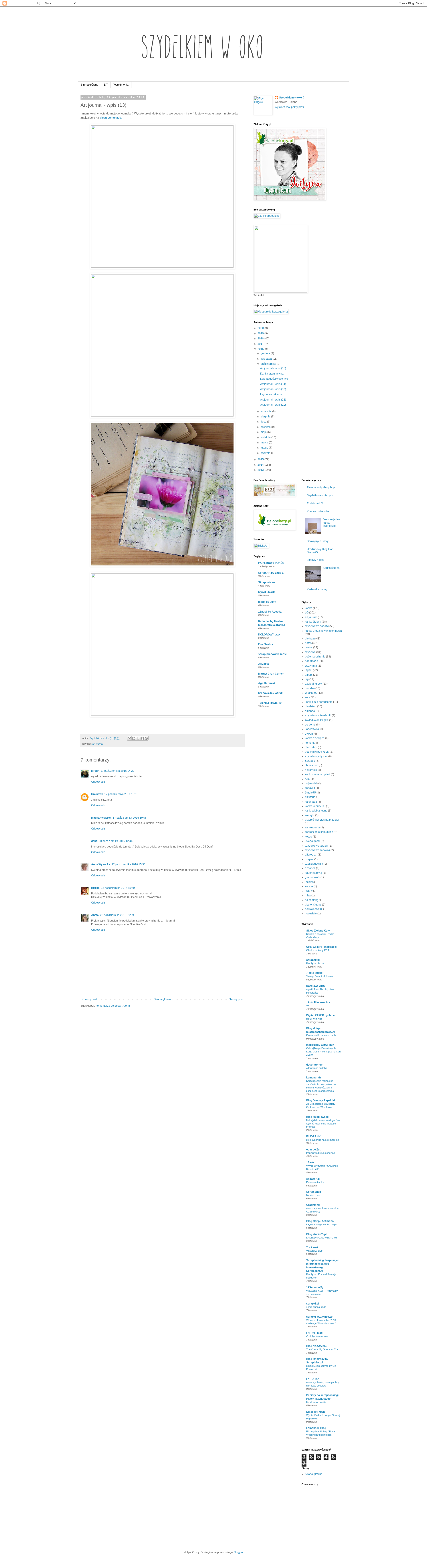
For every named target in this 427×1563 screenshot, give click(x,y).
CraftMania (313, 1204)
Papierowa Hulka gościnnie (320, 1153)
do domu (310, 724)
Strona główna (89, 84)
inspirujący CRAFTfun (320, 1044)
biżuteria (310, 797)
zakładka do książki (316, 720)
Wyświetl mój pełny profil (289, 107)
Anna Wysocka (100, 864)
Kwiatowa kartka (315, 1182)
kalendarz (311, 801)
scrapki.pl (312, 1303)
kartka (308, 608)
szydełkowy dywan (316, 756)
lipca (264, 421)
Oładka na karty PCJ (317, 950)
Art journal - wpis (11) (273, 404)
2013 (261, 469)
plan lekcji (311, 747)
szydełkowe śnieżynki (318, 715)
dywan (309, 733)
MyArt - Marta (267, 592)
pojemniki (311, 783)
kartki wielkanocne (316, 810)
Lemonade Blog (316, 1428)
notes (308, 643)
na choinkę (311, 900)
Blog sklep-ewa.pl (317, 1116)
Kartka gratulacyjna (272, 373)
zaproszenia (312, 827)
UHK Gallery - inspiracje (321, 946)
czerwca (266, 427)
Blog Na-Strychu (316, 1346)
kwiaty (308, 890)
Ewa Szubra (265, 644)
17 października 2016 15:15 (121, 794)
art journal (97, 743)
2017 (261, 343)
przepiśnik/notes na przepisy (322, 819)
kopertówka (312, 729)
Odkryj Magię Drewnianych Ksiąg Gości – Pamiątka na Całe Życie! (323, 1051)
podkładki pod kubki (317, 751)
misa (308, 895)
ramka (308, 647)
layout (308, 670)
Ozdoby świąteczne (317, 1336)
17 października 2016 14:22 (117, 770)
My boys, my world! (270, 693)
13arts (310, 1162)
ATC (307, 779)
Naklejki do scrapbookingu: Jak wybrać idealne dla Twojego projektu (323, 1123)
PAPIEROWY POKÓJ (271, 563)
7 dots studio (314, 972)
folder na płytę (313, 872)
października (269, 363)
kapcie (309, 886)
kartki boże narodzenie (318, 701)
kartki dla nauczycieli (317, 774)
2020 (261, 328)
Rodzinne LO (315, 503)
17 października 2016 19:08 (130, 817)
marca (265, 442)
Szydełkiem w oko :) (291, 97)
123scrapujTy (314, 1287)
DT (106, 84)
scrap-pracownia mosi (272, 654)
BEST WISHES (314, 1018)
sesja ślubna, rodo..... (317, 1307)
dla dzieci (310, 706)
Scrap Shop (313, 1191)
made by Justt (267, 601)
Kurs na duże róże (318, 511)
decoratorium (314, 1064)
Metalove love (313, 1195)
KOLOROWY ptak (269, 634)
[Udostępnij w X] (138, 738)
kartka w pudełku (315, 806)
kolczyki (309, 815)
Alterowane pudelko (316, 1068)
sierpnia (266, 416)
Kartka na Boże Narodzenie (321, 1035)
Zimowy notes (315, 559)
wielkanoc (311, 692)
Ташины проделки (270, 702)
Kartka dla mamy (317, 589)
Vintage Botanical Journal (319, 976)
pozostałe (311, 913)
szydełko (310, 652)
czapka (309, 859)
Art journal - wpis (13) (273, 389)
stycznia (266, 453)
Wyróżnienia (121, 84)
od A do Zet (313, 1149)
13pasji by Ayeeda (270, 611)
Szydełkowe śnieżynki (320, 495)
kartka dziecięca (314, 738)
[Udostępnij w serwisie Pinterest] (146, 738)
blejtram (310, 638)
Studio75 (310, 792)
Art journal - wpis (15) (273, 368)
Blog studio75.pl (316, 1234)
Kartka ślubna (331, 567)
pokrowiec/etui (313, 909)
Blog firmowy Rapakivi (320, 1100)
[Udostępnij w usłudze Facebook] (142, 738)
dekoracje (311, 769)
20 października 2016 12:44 (116, 841)
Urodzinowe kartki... (317, 1402)
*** (307, 1005)
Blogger (238, 1552)
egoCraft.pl (313, 1178)
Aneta (95, 915)
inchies (309, 882)
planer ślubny (313, 904)
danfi (94, 841)
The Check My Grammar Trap (322, 1349)
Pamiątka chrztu (315, 963)
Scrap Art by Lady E (271, 572)
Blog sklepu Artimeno (320, 1221)
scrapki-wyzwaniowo (319, 1316)
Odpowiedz (98, 781)
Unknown (97, 794)
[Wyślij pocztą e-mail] (129, 738)
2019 (261, 333)
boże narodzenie (315, 656)
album (308, 674)
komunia (310, 742)
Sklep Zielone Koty (318, 930)
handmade (311, 661)
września (266, 411)
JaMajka (263, 663)
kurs (307, 697)
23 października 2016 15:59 (118, 888)
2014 (261, 464)
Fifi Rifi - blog (314, 1333)
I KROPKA (312, 1379)
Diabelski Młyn (315, 1411)
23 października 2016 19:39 (117, 915)
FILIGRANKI (313, 1136)
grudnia (266, 353)
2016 (261, 349)
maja (264, 432)
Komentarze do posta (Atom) (112, 1005)
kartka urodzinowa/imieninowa (323, 630)
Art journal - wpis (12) (273, 399)
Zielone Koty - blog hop (321, 487)
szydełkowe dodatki (317, 626)
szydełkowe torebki (316, 845)
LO (306, 612)
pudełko (310, 688)
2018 (261, 338)
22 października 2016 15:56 (128, 864)
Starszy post (235, 999)
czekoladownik (314, 863)
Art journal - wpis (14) (273, 384)
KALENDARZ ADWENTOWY (321, 1237)
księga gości (312, 841)
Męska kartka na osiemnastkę (322, 1139)
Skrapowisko (266, 582)
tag (307, 679)
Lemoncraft (313, 1077)
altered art (311, 854)
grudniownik (312, 877)
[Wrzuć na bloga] (133, 738)
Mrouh (95, 770)
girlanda (310, 711)
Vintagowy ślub (314, 1250)
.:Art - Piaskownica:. (319, 1002)
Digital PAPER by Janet (321, 1015)
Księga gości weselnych (274, 378)
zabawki (310, 788)
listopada (266, 358)
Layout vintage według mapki (321, 1224)
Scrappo (310, 760)
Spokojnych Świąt (317, 541)
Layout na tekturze (271, 394)
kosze (308, 836)
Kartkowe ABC (315, 986)
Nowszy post (89, 999)
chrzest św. (311, 765)
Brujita (95, 888)
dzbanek (310, 868)
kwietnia (266, 437)
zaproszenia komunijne (319, 832)
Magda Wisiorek (101, 817)
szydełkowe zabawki (317, 850)
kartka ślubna (313, 621)
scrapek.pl (313, 960)
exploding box (313, 683)
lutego (265, 447)
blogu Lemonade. (111, 117)
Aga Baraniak (267, 683)
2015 (261, 459)
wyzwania (311, 665)
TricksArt (312, 1247)
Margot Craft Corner (271, 673)
